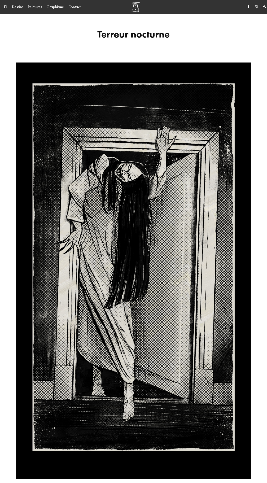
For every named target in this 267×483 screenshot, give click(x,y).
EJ (5, 6)
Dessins (17, 6)
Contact (74, 6)
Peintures (35, 6)
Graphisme (55, 6)
